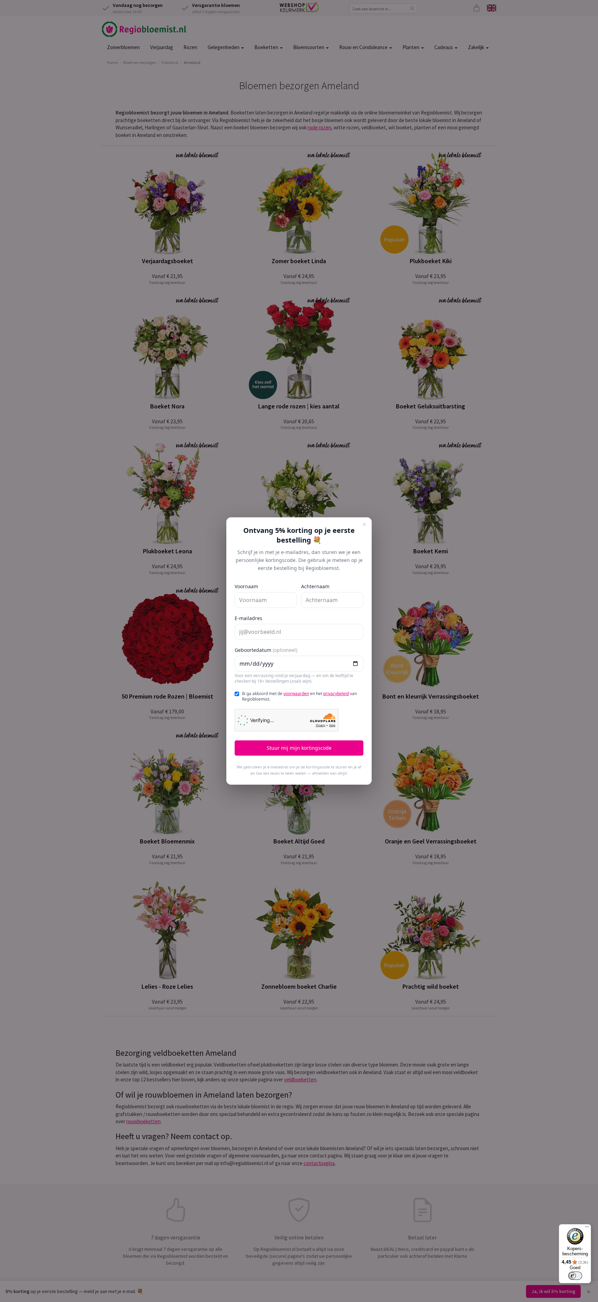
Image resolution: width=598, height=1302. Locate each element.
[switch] (575, 1276)
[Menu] (587, 1228)
